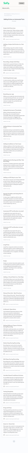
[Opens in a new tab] (14, 441)
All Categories (7, 13)
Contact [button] (21, 3)
